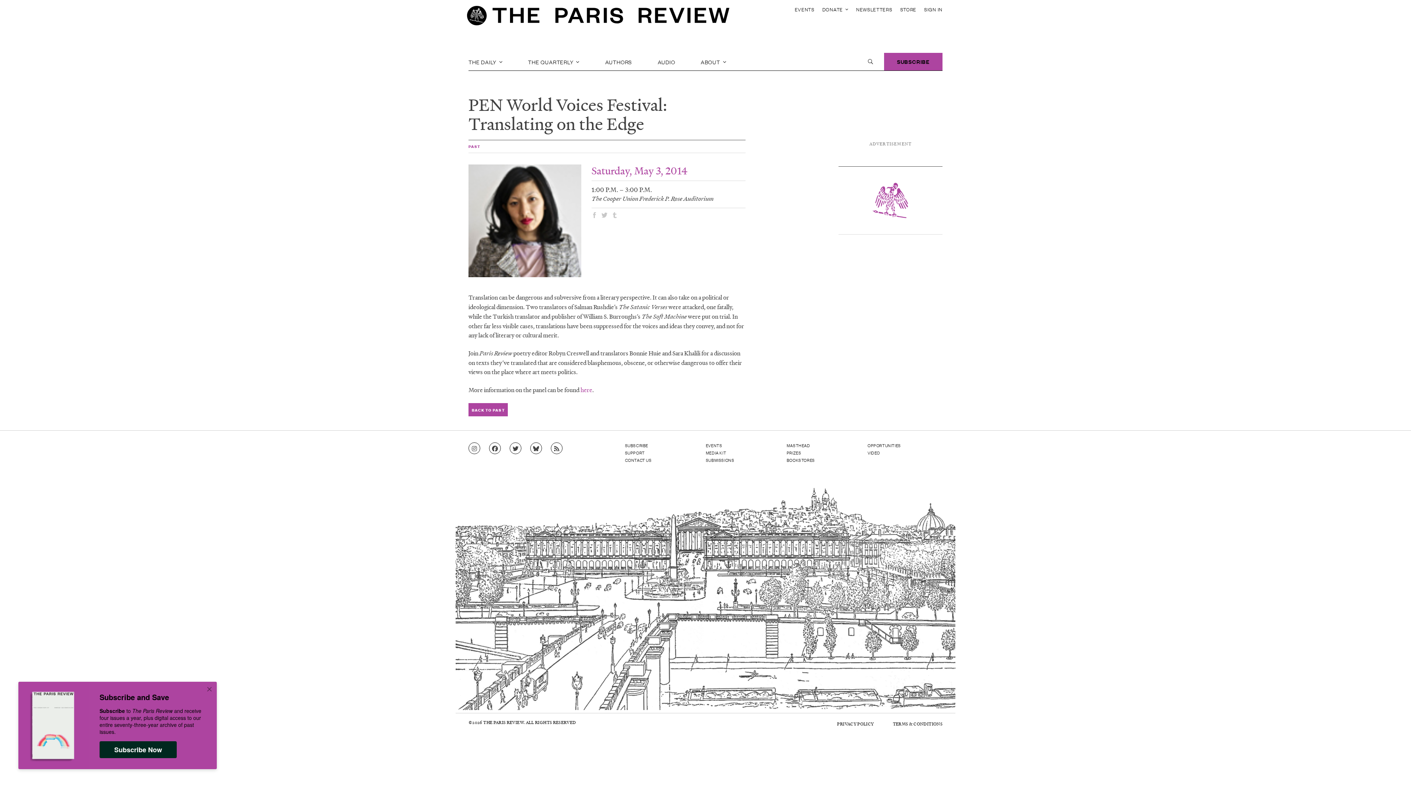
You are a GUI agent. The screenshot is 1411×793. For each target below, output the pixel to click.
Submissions (720, 460)
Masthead (798, 445)
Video (874, 452)
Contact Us (638, 460)
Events (805, 9)
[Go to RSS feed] (557, 449)
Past (474, 146)
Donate (833, 9)
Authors (618, 62)
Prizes (794, 452)
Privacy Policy (855, 724)
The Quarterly (551, 62)
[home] (598, 17)
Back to (488, 410)
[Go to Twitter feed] (515, 449)
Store (908, 9)
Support (635, 452)
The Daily (483, 62)
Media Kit (716, 452)
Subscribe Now (138, 749)
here (586, 389)
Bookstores (801, 460)
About (711, 62)
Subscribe (913, 61)
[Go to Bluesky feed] (536, 449)
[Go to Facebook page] (495, 449)
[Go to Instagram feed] (474, 449)
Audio (666, 62)
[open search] (870, 61)
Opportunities (884, 445)
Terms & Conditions (918, 724)
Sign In (933, 9)
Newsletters (874, 9)
